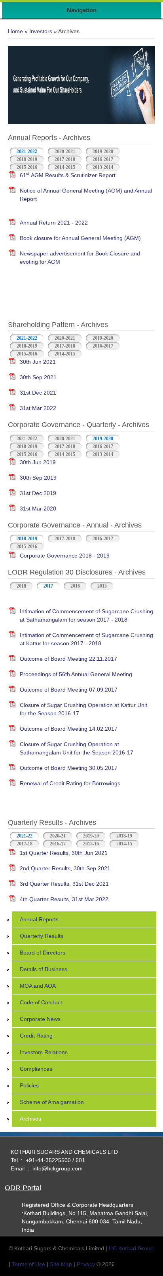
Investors (40, 31)
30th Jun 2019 (38, 462)
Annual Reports (39, 919)
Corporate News (40, 1019)
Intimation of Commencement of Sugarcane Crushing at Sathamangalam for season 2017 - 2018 (86, 615)
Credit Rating (36, 1035)
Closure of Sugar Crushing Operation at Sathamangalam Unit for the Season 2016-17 (76, 748)
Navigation (82, 10)
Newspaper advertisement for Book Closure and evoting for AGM (80, 257)
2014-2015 (65, 167)
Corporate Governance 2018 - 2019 (65, 555)
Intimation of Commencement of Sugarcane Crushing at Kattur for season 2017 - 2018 (86, 639)
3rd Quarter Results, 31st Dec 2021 (64, 884)
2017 (48, 586)
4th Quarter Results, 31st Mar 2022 (64, 899)
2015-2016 (27, 167)
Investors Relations (44, 1052)
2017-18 (24, 844)
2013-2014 (103, 167)
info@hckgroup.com (57, 1168)
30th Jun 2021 (38, 362)
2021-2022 (27, 151)
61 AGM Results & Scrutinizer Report (68, 174)
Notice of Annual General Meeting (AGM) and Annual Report (86, 194)
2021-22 (28, 836)
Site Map (61, 1264)
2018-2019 (27, 159)
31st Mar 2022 (38, 408)
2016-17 (58, 844)
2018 (21, 586)
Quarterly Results (41, 936)
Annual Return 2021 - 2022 (54, 222)
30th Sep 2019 (38, 477)
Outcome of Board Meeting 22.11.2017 (68, 659)
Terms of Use (28, 1264)
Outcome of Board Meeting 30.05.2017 (69, 768)
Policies (29, 1085)
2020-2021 (65, 151)
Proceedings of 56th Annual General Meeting (76, 674)
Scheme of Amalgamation (52, 1102)
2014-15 (124, 844)
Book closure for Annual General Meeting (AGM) (80, 238)
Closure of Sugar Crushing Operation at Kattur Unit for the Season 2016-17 (83, 709)
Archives (30, 1118)
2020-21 (58, 836)
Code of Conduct (41, 1002)
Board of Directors (42, 952)
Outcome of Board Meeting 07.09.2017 (69, 689)
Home (15, 31)
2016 (75, 586)
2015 (102, 586)
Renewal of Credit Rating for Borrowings (70, 783)
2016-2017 (103, 159)
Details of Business (43, 969)
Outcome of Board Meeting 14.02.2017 (69, 729)
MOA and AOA (38, 986)
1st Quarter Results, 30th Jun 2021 (64, 853)
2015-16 (91, 844)
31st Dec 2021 (38, 392)
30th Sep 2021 (38, 377)
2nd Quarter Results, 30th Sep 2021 (65, 868)
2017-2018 (65, 159)
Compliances (36, 1069)
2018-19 (124, 836)
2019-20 (91, 836)
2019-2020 (103, 151)
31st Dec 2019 (38, 493)
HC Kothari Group (131, 1248)
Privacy (86, 1264)
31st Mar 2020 (38, 508)
